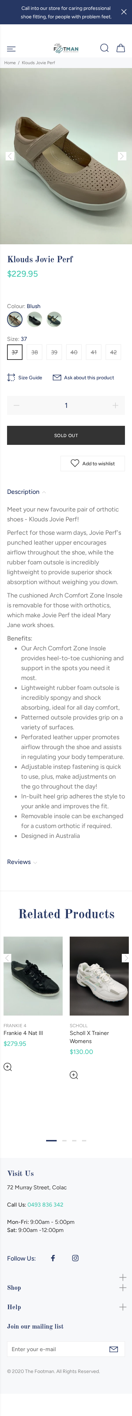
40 (73, 352)
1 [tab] (51, 1140)
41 (94, 352)
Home (10, 62)
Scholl (79, 1025)
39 (54, 352)
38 (34, 352)
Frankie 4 (15, 1025)
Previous (6, 958)
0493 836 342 (45, 1204)
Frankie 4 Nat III (23, 1033)
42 (113, 352)
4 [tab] (84, 1140)
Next (125, 958)
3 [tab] (74, 1140)
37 (15, 352)
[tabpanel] (33, 998)
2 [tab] (64, 1140)
